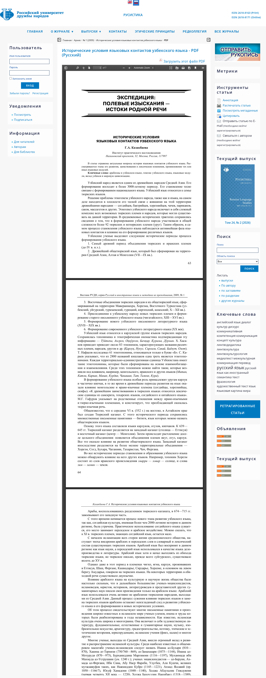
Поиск (220, 244)
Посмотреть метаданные (240, 110)
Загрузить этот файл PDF (184, 61)
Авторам (20, 147)
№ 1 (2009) (88, 40)
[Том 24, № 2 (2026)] (238, 216)
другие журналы (232, 301)
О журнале (60, 31)
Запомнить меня (22, 78)
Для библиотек (24, 152)
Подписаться (23, 120)
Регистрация (40, 93)
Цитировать (231, 116)
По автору (228, 285)
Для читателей (24, 142)
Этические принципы (155, 31)
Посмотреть (22, 115)
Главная (35, 31)
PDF (166, 40)
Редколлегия (195, 31)
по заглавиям (230, 291)
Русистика (133, 15)
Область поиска (226, 256)
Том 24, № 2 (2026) (237, 223)
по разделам (230, 296)
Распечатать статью (237, 105)
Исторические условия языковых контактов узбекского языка (129, 40)
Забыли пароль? (20, 93)
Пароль (13, 67)
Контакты (118, 31)
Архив (77, 40)
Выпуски (89, 31)
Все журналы (227, 31)
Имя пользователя (19, 55)
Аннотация (230, 100)
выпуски (227, 280)
